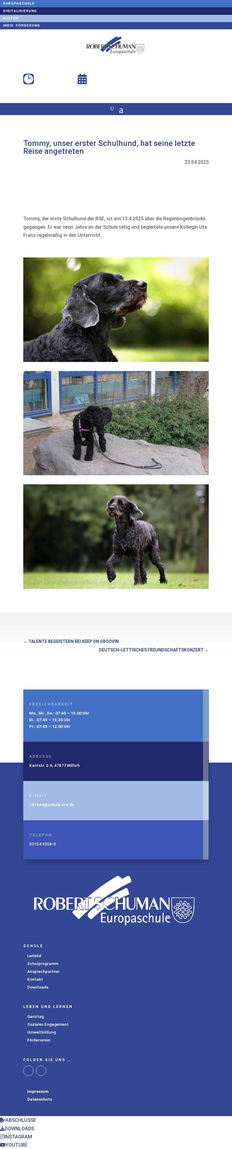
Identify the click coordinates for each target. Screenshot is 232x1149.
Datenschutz (39, 1099)
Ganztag (35, 1016)
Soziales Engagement (48, 1024)
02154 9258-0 (42, 843)
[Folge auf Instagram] (28, 1071)
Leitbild (34, 955)
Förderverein (38, 1040)
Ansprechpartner (43, 971)
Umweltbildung (41, 1032)
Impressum (38, 1091)
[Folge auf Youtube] (41, 1071)
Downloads (37, 987)
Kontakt (35, 979)
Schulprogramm (42, 963)
